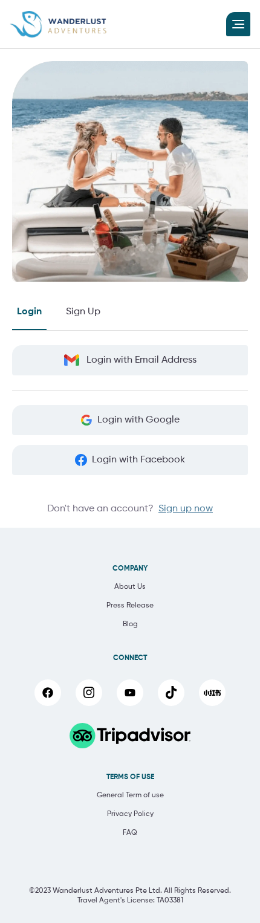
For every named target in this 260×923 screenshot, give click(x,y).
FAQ (130, 833)
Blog (130, 624)
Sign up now (185, 509)
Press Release (130, 605)
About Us (130, 587)
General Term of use (130, 795)
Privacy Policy (130, 814)
